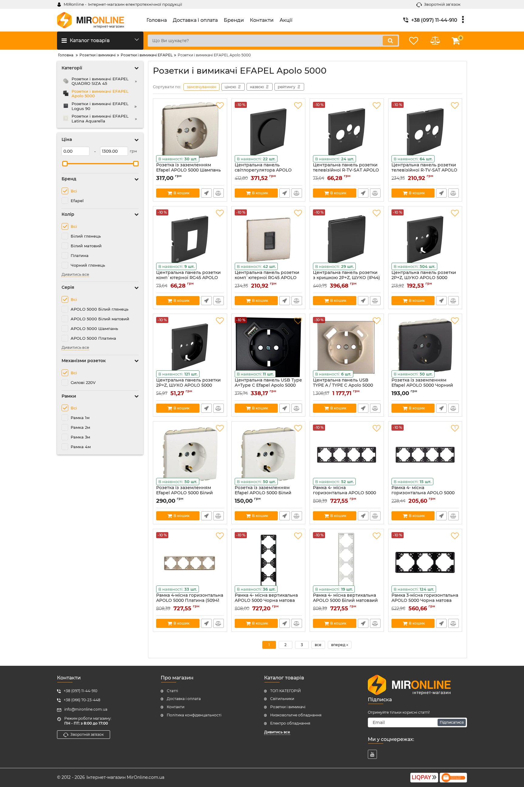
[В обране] (220, 106)
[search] (390, 40)
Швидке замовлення (206, 193)
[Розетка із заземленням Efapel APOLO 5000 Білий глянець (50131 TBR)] (268, 455)
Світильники (282, 698)
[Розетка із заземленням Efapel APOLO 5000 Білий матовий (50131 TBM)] (190, 455)
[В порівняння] (218, 193)
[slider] (65, 163)
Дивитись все (75, 274)
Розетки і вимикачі (287, 707)
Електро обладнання (290, 723)
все (318, 644)
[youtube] (372, 754)
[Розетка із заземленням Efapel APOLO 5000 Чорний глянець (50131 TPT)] (425, 347)
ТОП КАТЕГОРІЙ (285, 691)
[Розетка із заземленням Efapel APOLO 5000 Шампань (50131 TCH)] (190, 132)
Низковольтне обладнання (295, 715)
